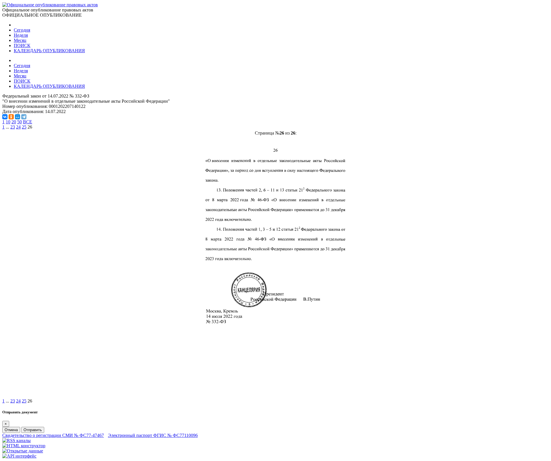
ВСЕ (27, 121)
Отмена (11, 430)
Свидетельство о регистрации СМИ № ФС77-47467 (53, 435)
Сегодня (22, 30)
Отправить (33, 430)
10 (8, 121)
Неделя (21, 35)
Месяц (20, 40)
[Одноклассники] (11, 116)
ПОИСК (22, 45)
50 (19, 121)
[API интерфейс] (19, 456)
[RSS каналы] (16, 440)
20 (13, 121)
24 (18, 127)
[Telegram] (23, 116)
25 (24, 127)
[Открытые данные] (22, 450)
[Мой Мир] (17, 116)
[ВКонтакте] (4, 116)
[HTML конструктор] (23, 445)
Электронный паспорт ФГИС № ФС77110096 (153, 435)
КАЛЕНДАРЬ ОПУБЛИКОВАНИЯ (49, 50)
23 (12, 127)
